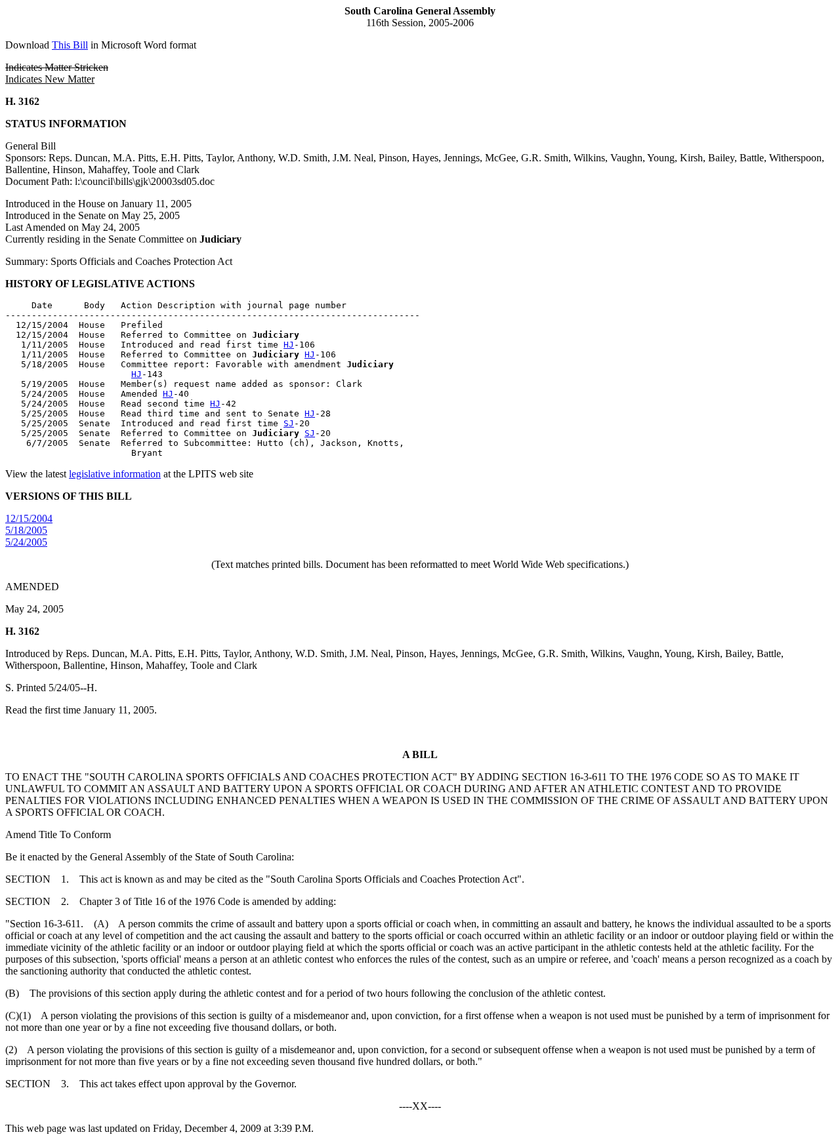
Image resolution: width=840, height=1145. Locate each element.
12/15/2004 (28, 518)
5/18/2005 (26, 530)
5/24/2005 (26, 542)
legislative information (115, 473)
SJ (289, 423)
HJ (289, 345)
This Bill (70, 44)
